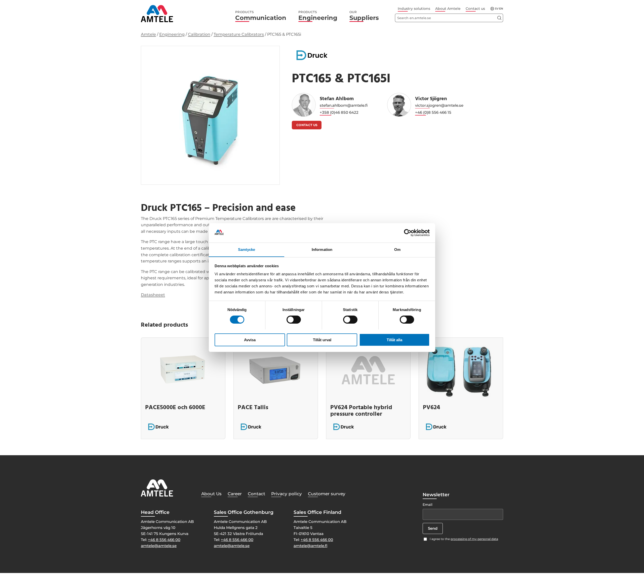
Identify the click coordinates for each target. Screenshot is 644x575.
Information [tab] (322, 249)
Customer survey (326, 493)
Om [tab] (397, 249)
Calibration (199, 34)
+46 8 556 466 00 (164, 539)
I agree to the (464, 539)
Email (427, 505)
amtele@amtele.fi (310, 545)
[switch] (294, 320)
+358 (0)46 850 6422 (339, 112)
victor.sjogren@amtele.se (439, 105)
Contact (256, 493)
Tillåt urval (322, 339)
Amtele (148, 34)
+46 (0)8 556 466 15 (433, 112)
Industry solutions (414, 8)
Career (235, 493)
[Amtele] (157, 13)
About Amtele (448, 8)
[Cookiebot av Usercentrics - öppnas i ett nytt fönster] (408, 233)
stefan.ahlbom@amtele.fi (344, 105)
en (501, 8)
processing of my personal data (474, 539)
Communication (260, 16)
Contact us (475, 8)
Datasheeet (153, 294)
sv (497, 8)
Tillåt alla (394, 339)
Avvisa (250, 339)
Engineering (317, 16)
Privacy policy (286, 493)
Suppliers (364, 16)
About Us (211, 493)
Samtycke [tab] (246, 249)
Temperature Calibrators (239, 34)
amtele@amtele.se (159, 545)
